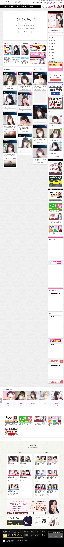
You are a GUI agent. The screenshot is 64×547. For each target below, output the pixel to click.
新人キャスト (18, 6)
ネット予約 (43, 538)
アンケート (43, 535)
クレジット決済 (27, 538)
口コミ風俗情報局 (57, 69)
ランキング (43, 534)
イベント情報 (32, 534)
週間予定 (6, 6)
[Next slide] (62, 20)
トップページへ (25, 31)
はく (51, 138)
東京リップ (26, 531)
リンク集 (37, 535)
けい (8, 403)
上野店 (32, 531)
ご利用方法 (26, 534)
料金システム (25, 6)
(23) (55, 29)
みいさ (33, 403)
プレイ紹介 (32, 535)
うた (57, 403)
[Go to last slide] (48, 20)
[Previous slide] (1, 400)
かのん (45, 403)
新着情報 (31, 6)
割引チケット (38, 534)
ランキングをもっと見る (55, 156)
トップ (37, 531)
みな (51, 152)
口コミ (32, 538)
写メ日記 (37, 538)
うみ (51, 125)
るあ (21, 403)
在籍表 (12, 6)
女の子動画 (26, 535)
